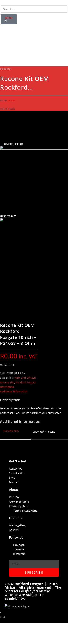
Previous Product (13, 143)
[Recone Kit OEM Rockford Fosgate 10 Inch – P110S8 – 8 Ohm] (34, 251)
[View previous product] (1, 143)
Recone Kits (7, 382)
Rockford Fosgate (25, 382)
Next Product (8, 216)
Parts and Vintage (25, 377)
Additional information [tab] (14, 391)
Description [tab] (7, 387)
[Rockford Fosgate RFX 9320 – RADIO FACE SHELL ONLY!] (34, 179)
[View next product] (17, 216)
